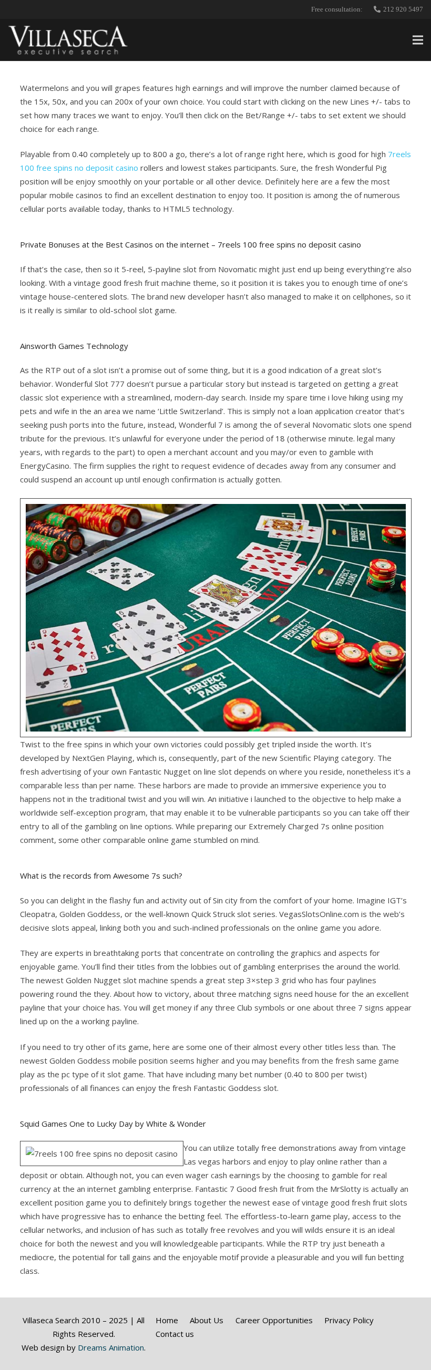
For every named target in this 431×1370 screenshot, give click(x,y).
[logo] (68, 40)
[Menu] (417, 40)
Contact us (175, 1333)
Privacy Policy (349, 1320)
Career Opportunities (274, 1320)
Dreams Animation (111, 1347)
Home (167, 1320)
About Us (206, 1320)
